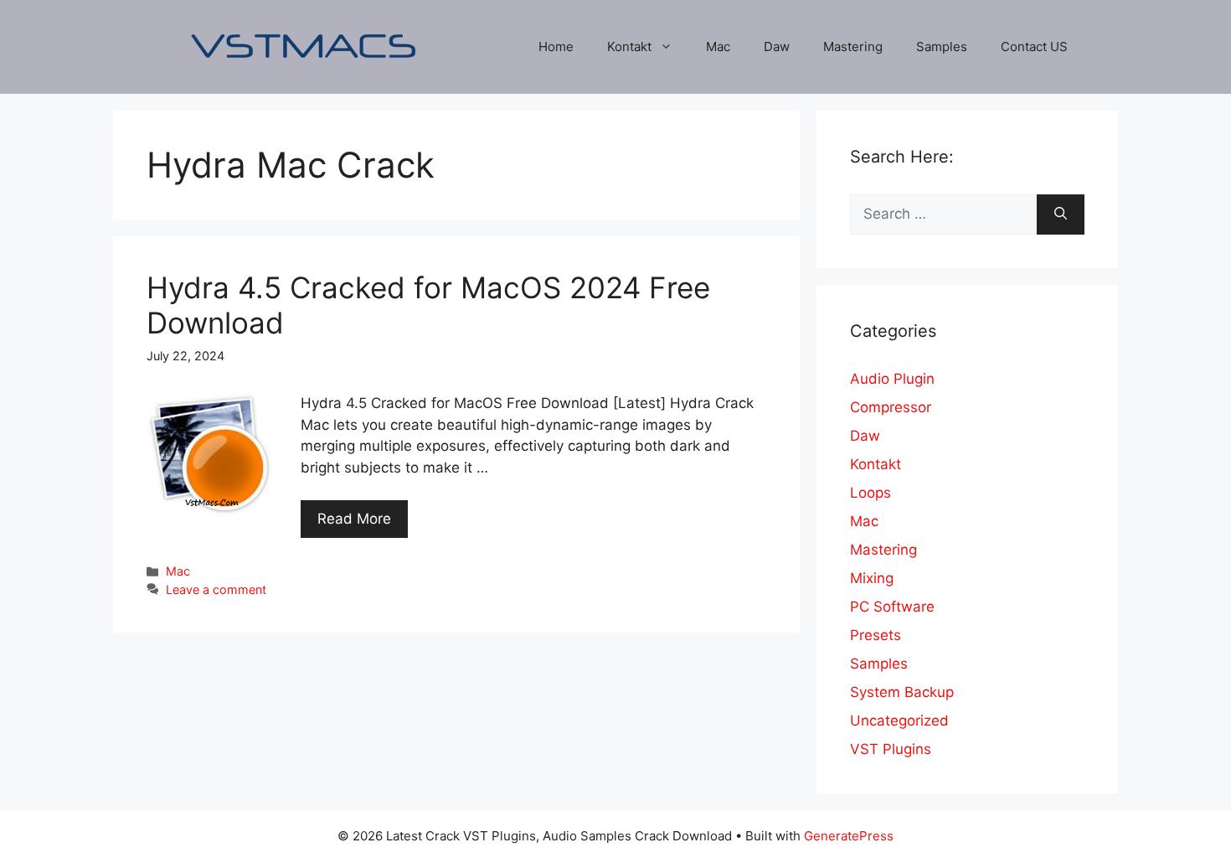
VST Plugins (890, 749)
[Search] (1060, 214)
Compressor (890, 407)
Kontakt (629, 46)
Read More (354, 518)
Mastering (853, 46)
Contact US (1034, 46)
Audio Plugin (892, 378)
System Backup (902, 692)
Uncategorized (899, 720)
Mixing (872, 578)
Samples (941, 46)
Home (556, 46)
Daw (777, 46)
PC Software (892, 606)
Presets (875, 635)
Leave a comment (216, 589)
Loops (870, 492)
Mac (718, 46)
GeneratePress (849, 836)
